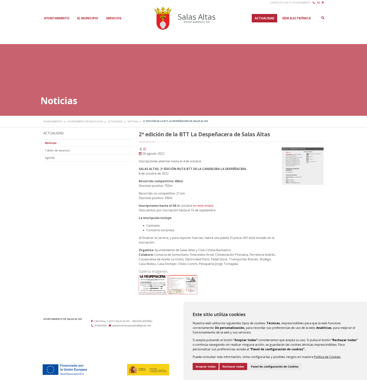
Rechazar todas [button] (233, 366)
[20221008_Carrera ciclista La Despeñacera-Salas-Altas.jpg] (153, 284)
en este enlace (203, 205)
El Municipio (87, 18)
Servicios (113, 18)
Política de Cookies (327, 357)
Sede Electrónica (296, 18)
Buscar (322, 18)
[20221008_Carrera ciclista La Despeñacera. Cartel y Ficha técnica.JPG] (182, 284)
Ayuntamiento (56, 18)
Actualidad (264, 18)
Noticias (133, 121)
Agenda (50, 157)
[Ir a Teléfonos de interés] (314, 3)
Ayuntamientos (52, 121)
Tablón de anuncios (57, 150)
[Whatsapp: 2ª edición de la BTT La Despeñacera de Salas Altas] (144, 149)
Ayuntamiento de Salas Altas (85, 121)
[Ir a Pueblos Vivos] (323, 3)
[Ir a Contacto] (318, 3)
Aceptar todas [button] (206, 366)
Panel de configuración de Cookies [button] (275, 366)
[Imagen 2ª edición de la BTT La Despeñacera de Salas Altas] (303, 166)
